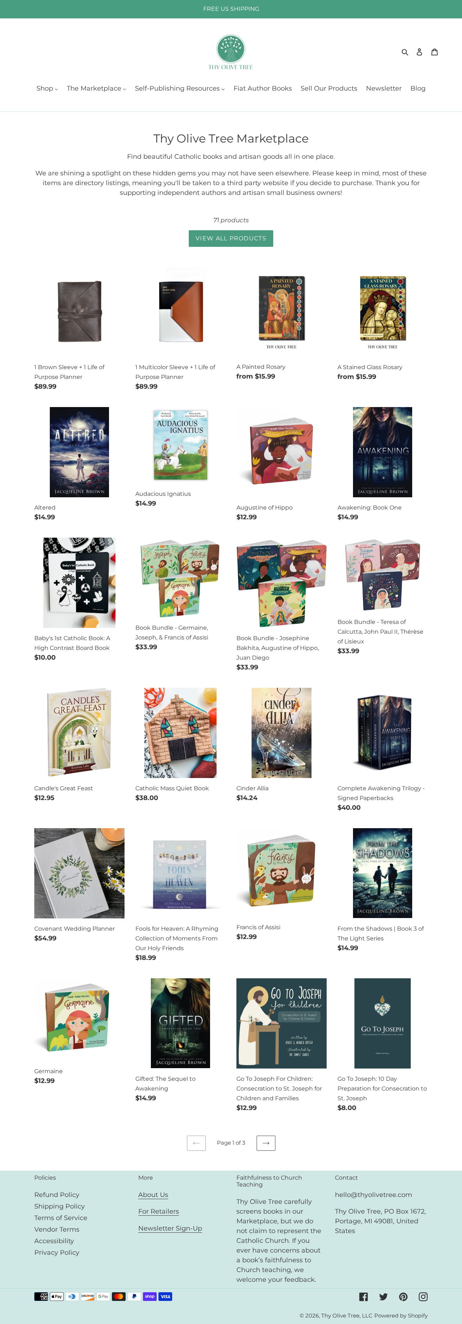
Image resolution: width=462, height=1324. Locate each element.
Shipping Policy (59, 1206)
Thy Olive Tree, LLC (346, 1315)
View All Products (231, 238)
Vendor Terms (56, 1229)
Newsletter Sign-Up (170, 1228)
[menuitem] (47, 89)
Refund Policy (56, 1195)
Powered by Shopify (401, 1315)
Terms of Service (60, 1218)
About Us (153, 1195)
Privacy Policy (56, 1253)
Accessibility (54, 1241)
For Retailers (158, 1211)
